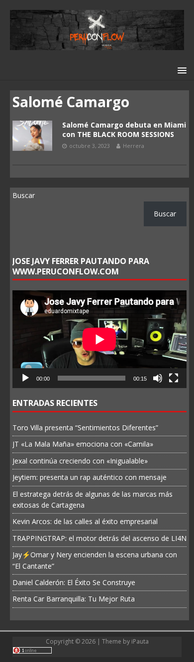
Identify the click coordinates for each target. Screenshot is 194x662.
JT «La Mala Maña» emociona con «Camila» (82, 444)
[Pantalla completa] (174, 378)
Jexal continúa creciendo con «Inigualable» (80, 460)
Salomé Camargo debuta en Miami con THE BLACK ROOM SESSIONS (124, 129)
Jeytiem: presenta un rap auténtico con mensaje (89, 477)
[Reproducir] (25, 378)
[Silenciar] (158, 378)
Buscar (23, 195)
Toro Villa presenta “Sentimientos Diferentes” (85, 427)
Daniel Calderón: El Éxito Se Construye (73, 582)
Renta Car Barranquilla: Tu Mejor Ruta (73, 598)
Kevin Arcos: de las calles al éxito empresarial (85, 521)
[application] (99, 339)
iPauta (140, 641)
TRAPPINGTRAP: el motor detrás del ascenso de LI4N (99, 538)
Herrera (133, 145)
